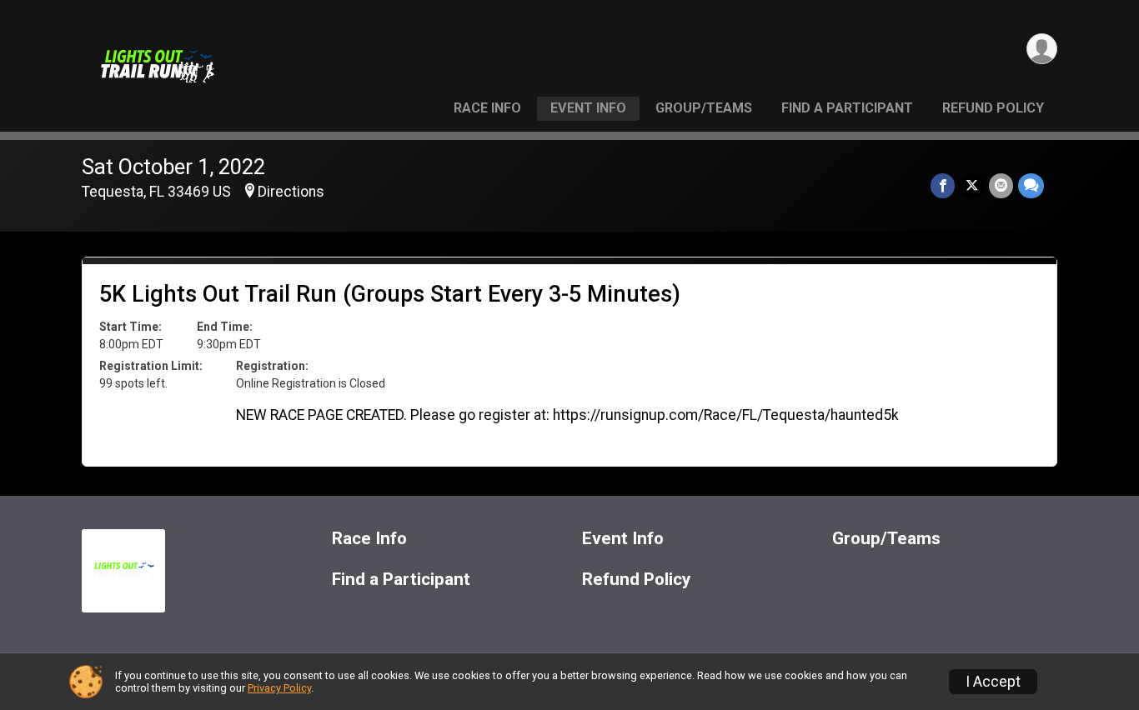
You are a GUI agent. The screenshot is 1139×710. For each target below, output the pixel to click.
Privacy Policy (279, 688)
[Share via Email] (1001, 185)
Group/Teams (703, 108)
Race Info (487, 108)
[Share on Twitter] (972, 185)
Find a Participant (847, 108)
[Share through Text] (1031, 185)
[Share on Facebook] (943, 185)
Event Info (588, 108)
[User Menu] (1041, 48)
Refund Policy (993, 108)
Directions (291, 191)
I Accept (993, 681)
